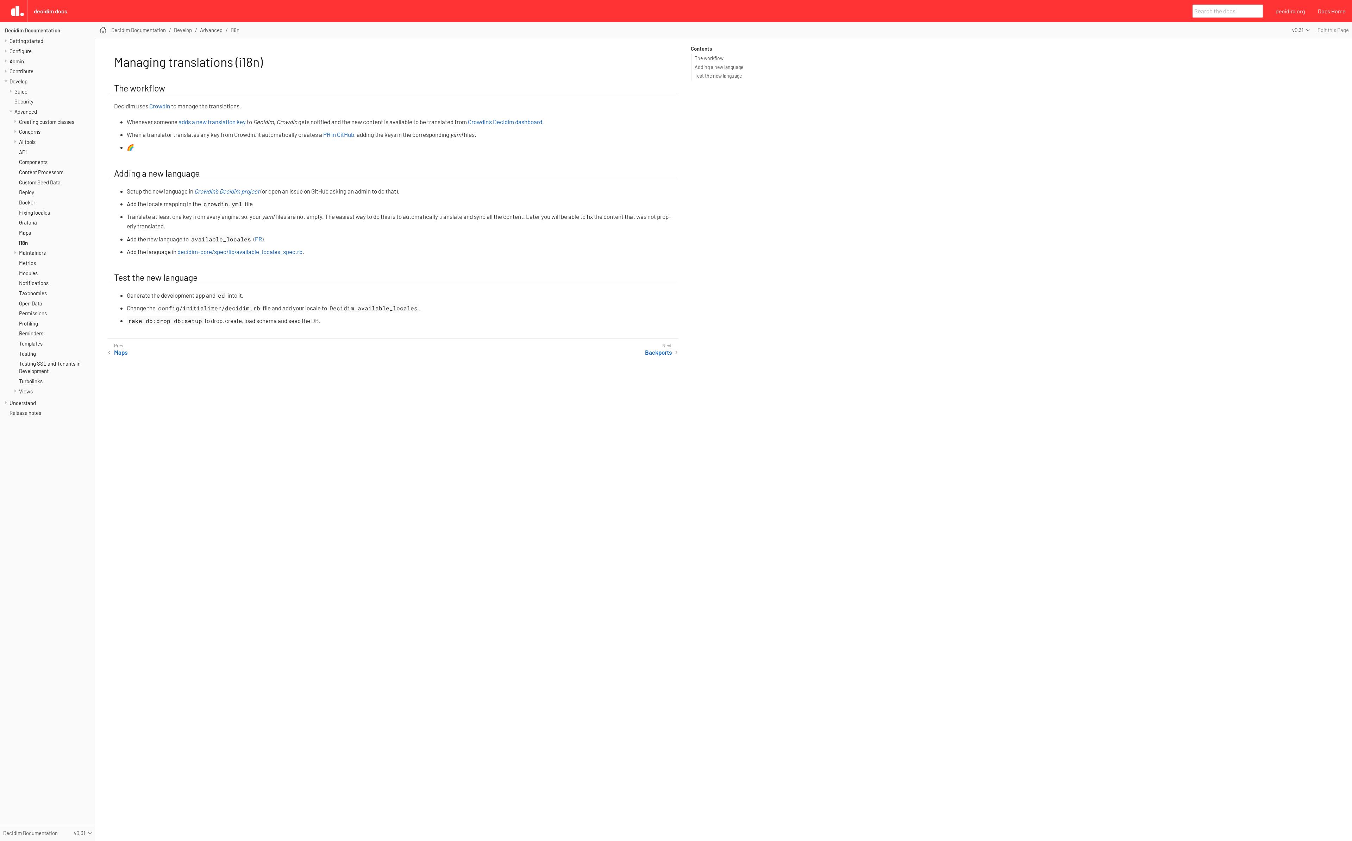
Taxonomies (33, 293)
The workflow (709, 58)
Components (33, 162)
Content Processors (41, 172)
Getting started (26, 41)
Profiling (28, 323)
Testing (27, 353)
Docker (27, 202)
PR (258, 238)
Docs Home (1332, 11)
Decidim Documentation (32, 30)
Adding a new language (719, 67)
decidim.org (1290, 11)
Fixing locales (34, 212)
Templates (31, 343)
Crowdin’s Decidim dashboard (505, 121)
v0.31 (1297, 30)
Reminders (31, 333)
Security (23, 101)
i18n (23, 243)
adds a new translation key (212, 121)
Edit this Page (1333, 30)
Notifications (34, 283)
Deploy (26, 192)
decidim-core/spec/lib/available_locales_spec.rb (239, 251)
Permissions (33, 313)
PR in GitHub (338, 134)
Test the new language (718, 76)
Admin (17, 61)
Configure (21, 51)
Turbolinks (31, 381)
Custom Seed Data (40, 182)
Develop (18, 81)
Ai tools (27, 142)
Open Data (30, 303)
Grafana (28, 222)
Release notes (25, 413)
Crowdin (159, 105)
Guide (20, 91)
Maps (25, 232)
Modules (28, 273)
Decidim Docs (50, 11)
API (23, 152)
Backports (658, 352)
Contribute (21, 71)
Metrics (27, 263)
